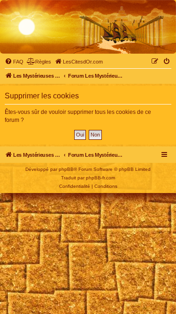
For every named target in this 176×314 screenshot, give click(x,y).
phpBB (66, 169)
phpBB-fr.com (100, 177)
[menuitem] (14, 61)
